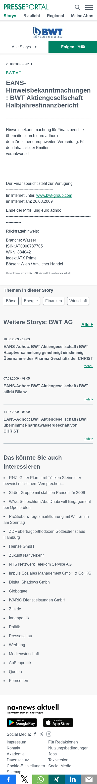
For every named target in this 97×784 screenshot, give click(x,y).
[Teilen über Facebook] (8, 779)
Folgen (67, 47)
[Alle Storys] (48, 36)
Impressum (16, 742)
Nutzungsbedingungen (68, 748)
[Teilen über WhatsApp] (40, 779)
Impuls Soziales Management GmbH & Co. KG (50, 573)
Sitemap (14, 772)
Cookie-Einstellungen (26, 766)
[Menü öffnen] (89, 7)
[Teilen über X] (24, 779)
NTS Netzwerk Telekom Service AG (40, 564)
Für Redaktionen (63, 742)
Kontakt (13, 748)
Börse (11, 301)
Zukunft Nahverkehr (26, 555)
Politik (14, 627)
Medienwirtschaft (24, 654)
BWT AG (13, 73)
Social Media (59, 766)
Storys (10, 16)
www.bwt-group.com (54, 195)
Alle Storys (22, 47)
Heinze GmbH (21, 546)
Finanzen (53, 301)
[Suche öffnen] (77, 7)
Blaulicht (31, 16)
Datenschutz (18, 760)
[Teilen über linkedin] (73, 779)
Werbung (17, 645)
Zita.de (15, 609)
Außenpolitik (20, 663)
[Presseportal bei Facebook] (33, 734)
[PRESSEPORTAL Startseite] (26, 7)
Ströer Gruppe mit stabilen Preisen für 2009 (47, 492)
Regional (55, 16)
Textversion (58, 760)
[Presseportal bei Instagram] (47, 734)
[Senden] (89, 779)
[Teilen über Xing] (56, 779)
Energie (31, 301)
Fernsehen (18, 681)
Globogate (18, 591)
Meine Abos (82, 16)
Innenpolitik (19, 618)
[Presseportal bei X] (40, 734)
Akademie (16, 754)
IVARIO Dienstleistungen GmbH (37, 600)
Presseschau (20, 636)
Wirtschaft (78, 301)
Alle (86, 324)
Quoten (15, 672)
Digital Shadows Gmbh (29, 582)
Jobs (52, 754)
